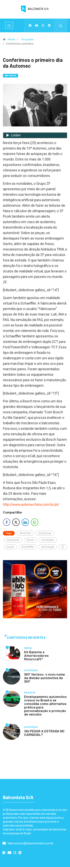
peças (10, 546)
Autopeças (31, 670)
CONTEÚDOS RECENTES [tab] (26, 638)
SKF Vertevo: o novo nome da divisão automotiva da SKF (44, 677)
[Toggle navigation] (9, 25)
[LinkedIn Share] (25, 522)
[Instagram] (43, 25)
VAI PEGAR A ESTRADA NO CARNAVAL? (44, 733)
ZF (62, 546)
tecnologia (47, 546)
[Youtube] (36, 25)
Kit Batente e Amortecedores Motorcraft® (36, 655)
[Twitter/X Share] (16, 522)
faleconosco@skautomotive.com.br (30, 843)
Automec (25, 533)
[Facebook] (30, 25)
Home (11, 39)
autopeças (44, 533)
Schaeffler (27, 546)
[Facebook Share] (6, 522)
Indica (28, 648)
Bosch (30, 540)
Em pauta (27, 39)
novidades (47, 540)
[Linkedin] (49, 25)
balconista (13, 540)
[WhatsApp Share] (34, 522)
